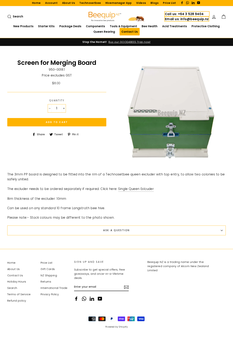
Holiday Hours (16, 281)
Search (12, 288)
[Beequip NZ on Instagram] (84, 299)
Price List (169, 3)
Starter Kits (46, 26)
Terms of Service (19, 294)
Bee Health (149, 26)
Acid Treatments (174, 26)
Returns (46, 281)
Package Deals (70, 26)
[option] (116, 42)
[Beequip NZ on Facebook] (76, 299)
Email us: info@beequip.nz (187, 19)
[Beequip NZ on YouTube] (100, 299)
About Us (68, 3)
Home (36, 3)
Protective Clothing (205, 26)
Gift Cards (48, 269)
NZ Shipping (49, 275)
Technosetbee (90, 3)
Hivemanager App (118, 3)
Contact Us (15, 275)
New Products (23, 26)
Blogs (155, 3)
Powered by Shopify (116, 326)
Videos (141, 3)
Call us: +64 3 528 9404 (184, 14)
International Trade (54, 288)
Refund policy (16, 301)
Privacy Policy (50, 294)
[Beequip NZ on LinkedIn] (92, 299)
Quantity (56, 100)
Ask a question (116, 230)
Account (51, 3)
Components (95, 26)
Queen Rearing (104, 32)
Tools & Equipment (123, 26)
